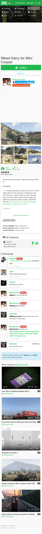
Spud (11, 271)
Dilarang (19, 259)
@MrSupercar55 (15, 316)
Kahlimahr (13, 314)
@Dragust (13, 306)
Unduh (22, 67)
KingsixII (12, 258)
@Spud (12, 295)
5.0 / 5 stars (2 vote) (6, 174)
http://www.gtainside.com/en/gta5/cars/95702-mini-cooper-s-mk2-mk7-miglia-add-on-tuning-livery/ (24, 333)
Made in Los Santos (8, 528)
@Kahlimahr (14, 329)
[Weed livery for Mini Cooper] (21, 133)
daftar (35, 355)
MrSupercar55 (18, 79)
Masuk (26, 355)
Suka (18, 169)
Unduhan (8, 169)
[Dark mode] (35, 3)
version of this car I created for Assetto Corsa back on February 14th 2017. (19, 203)
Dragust (12, 282)
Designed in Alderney (8, 525)
